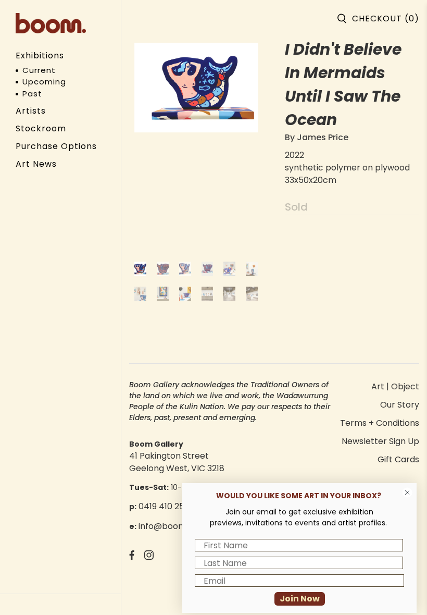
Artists (31, 111)
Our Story (399, 405)
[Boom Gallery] (51, 23)
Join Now (300, 599)
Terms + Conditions (379, 423)
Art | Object (395, 386)
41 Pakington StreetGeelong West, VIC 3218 (176, 462)
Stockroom (41, 128)
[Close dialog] (407, 492)
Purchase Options (56, 146)
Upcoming (44, 81)
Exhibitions (40, 56)
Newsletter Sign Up (380, 441)
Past (32, 93)
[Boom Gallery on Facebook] (131, 557)
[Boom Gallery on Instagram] (149, 557)
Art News (36, 164)
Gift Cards (398, 459)
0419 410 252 (164, 506)
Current (39, 70)
